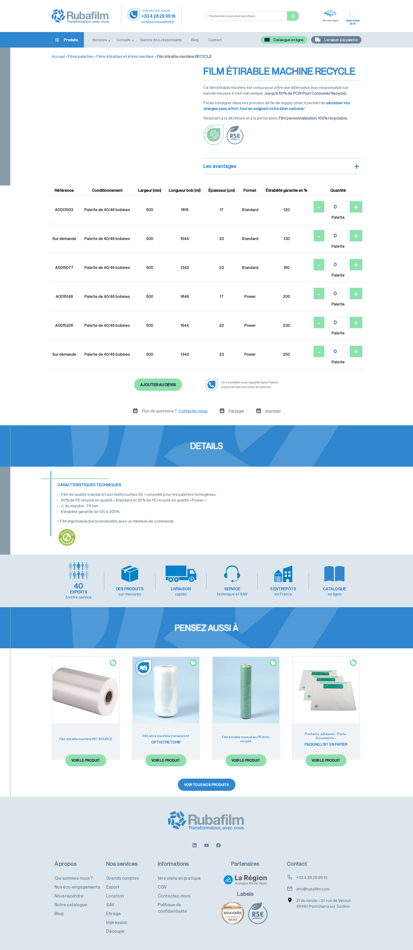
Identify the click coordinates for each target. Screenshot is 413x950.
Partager (236, 411)
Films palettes (80, 56)
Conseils (123, 40)
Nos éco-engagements (77, 887)
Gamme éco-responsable (161, 40)
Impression (116, 922)
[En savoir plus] (194, 845)
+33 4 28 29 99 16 (158, 16)
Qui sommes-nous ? (73, 878)
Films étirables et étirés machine (125, 56)
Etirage (113, 913)
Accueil (58, 56)
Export (112, 887)
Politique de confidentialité (172, 908)
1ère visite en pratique (179, 878)
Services (99, 40)
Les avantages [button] (281, 166)
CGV (162, 887)
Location (115, 895)
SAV (110, 904)
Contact (215, 40)
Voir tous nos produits (206, 785)
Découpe (115, 931)
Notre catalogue (70, 904)
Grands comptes (122, 878)
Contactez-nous (193, 411)
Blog (195, 40)
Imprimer (273, 411)
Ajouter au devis (158, 384)
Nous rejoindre (68, 895)
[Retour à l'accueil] (80, 15)
